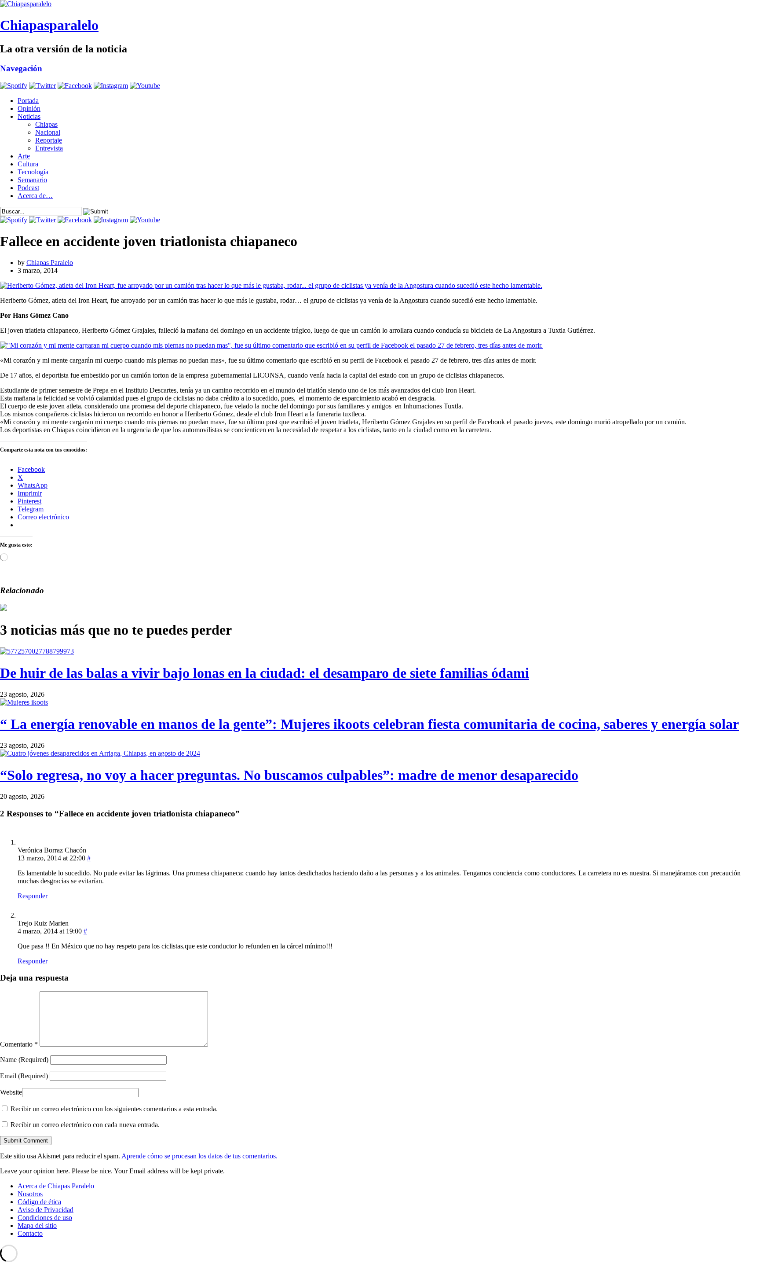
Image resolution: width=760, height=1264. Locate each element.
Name (24, 1059)
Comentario (19, 1044)
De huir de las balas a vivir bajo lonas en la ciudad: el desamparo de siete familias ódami (264, 673)
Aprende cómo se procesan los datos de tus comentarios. (199, 1156)
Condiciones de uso (45, 1217)
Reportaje (48, 140)
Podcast (28, 187)
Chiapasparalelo (49, 25)
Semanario (32, 180)
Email (24, 1076)
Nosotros (30, 1194)
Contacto (30, 1233)
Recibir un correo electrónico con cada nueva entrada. (85, 1124)
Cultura (28, 164)
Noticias (29, 116)
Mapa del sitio (37, 1225)
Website (11, 1092)
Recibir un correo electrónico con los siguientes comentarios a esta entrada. (114, 1109)
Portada (28, 100)
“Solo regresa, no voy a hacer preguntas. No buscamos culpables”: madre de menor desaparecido (289, 775)
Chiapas (46, 124)
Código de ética (39, 1201)
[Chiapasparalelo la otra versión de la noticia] (380, 4)
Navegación (21, 68)
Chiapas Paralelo (49, 262)
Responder (33, 896)
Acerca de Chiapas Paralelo (56, 1186)
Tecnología (33, 172)
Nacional (47, 132)
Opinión (29, 108)
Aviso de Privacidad (45, 1209)
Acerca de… (35, 195)
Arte (24, 156)
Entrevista (49, 148)
